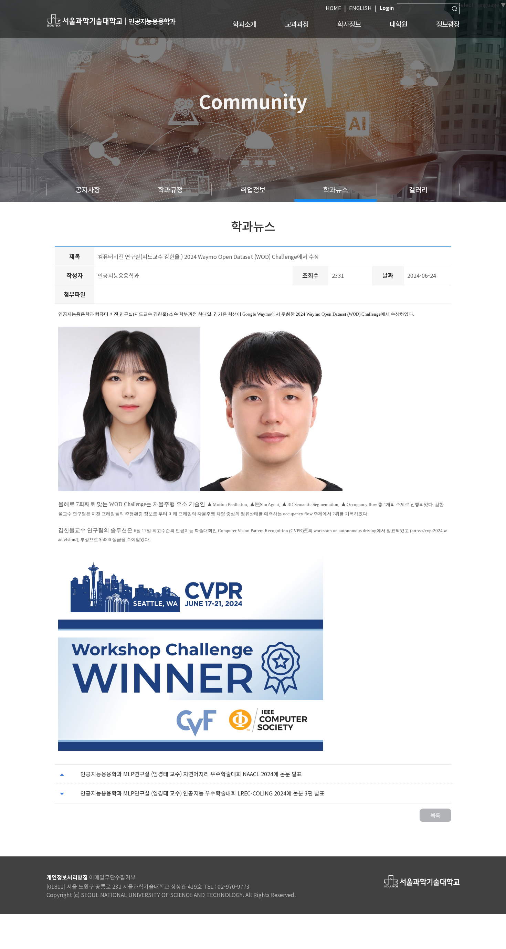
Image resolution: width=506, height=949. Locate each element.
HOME (333, 7)
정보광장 (448, 24)
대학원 (398, 24)
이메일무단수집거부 (112, 877)
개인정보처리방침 (67, 877)
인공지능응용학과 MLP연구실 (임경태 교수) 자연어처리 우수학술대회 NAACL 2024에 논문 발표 (191, 774)
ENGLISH (360, 7)
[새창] (84, 20)
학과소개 (244, 24)
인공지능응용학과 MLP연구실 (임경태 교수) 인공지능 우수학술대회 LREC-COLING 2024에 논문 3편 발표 (203, 793)
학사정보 (349, 24)
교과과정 (296, 24)
